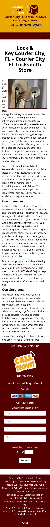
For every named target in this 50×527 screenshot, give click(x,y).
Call (26, 523)
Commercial (34, 498)
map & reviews (35, 485)
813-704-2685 (31, 25)
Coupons (33, 501)
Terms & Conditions (14, 508)
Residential (22, 498)
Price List (30, 508)
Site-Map (40, 508)
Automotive (8, 501)
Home (11, 498)
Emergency (22, 501)
